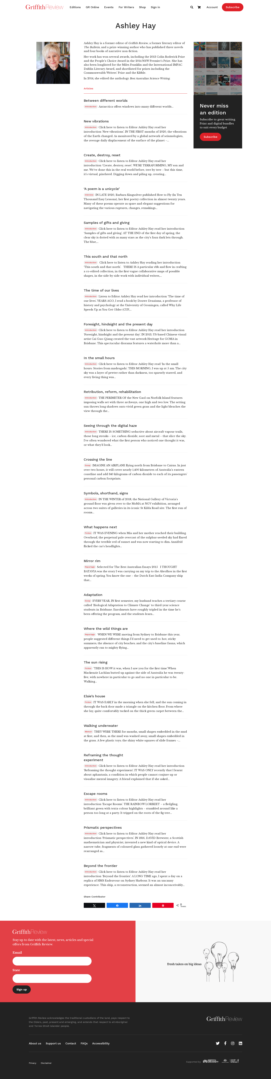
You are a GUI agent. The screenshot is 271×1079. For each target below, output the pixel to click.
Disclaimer (46, 1063)
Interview (89, 195)
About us (35, 1043)
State (16, 970)
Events (109, 7)
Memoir (88, 732)
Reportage (90, 567)
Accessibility (101, 1043)
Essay (87, 465)
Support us (53, 1043)
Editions (75, 7)
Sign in (155, 7)
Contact (70, 1043)
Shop (142, 7)
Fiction (88, 533)
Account (212, 7)
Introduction (90, 106)
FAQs (84, 1043)
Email (17, 952)
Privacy (32, 1063)
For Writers (126, 7)
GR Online (92, 7)
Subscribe (232, 7)
